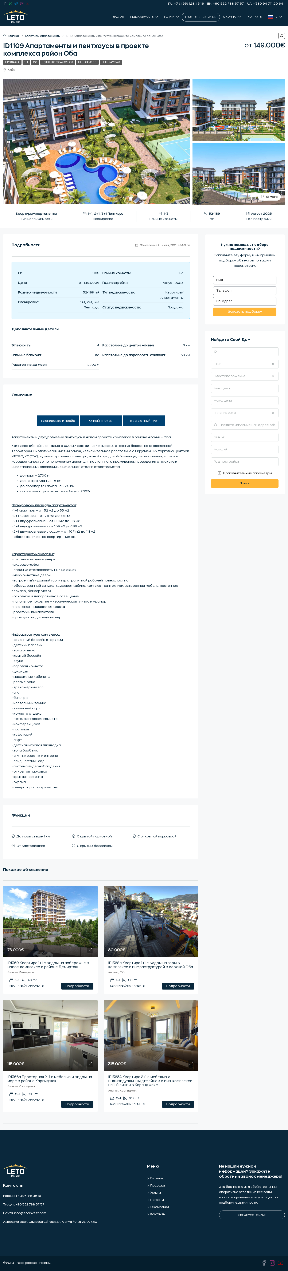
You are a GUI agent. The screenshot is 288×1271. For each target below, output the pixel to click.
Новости (157, 1199)
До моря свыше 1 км (33, 836)
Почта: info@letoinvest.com (24, 1213)
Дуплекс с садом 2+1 (57, 62)
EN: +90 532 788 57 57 (225, 3)
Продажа (12, 62)
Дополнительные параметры (247, 473)
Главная (118, 17)
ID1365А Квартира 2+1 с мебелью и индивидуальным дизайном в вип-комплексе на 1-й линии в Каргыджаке (150, 1081)
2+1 (35, 62)
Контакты (255, 17)
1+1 (26, 62)
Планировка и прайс (58, 420)
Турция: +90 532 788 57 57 (23, 1204)
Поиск (245, 483)
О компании (232, 17)
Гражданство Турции (201, 17)
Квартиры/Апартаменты (42, 36)
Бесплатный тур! (143, 420)
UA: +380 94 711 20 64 (265, 3)
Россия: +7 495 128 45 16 (22, 1195)
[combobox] (245, 364)
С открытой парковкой (156, 836)
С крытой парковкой (94, 836)
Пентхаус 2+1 (87, 62)
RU (275, 17)
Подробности (77, 986)
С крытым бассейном (95, 846)
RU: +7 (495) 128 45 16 (186, 3)
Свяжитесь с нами (252, 1214)
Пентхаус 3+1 (111, 62)
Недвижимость (141, 17)
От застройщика (30, 846)
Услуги (169, 17)
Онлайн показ (101, 420)
